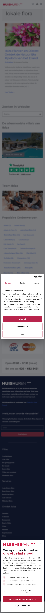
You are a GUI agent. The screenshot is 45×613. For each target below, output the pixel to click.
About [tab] (37, 283)
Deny (22, 334)
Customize (21, 326)
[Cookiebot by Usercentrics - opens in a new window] (32, 277)
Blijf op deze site (22, 606)
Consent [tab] (8, 283)
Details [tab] (22, 283)
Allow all (22, 319)
